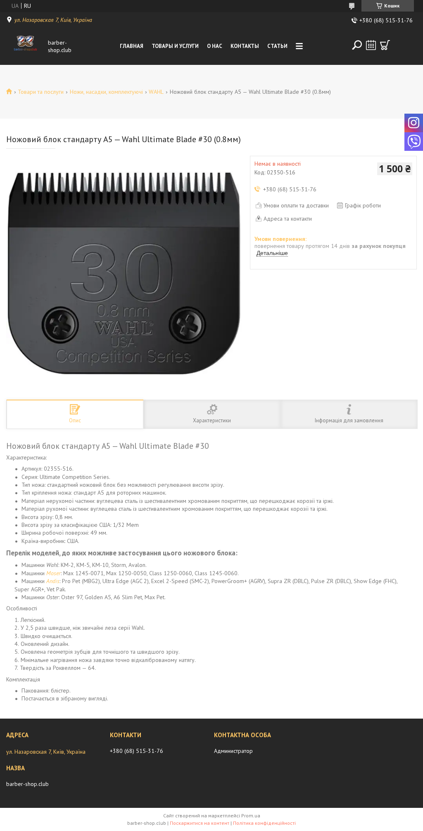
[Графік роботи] (371, 45)
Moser (53, 573)
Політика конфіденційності (264, 823)
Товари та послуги (41, 91)
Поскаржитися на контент (199, 823)
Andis (52, 581)
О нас (214, 46)
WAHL (156, 91)
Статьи (277, 46)
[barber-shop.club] (25, 46)
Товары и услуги (175, 46)
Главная (131, 46)
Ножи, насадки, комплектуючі (106, 91)
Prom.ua (250, 815)
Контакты (245, 46)
